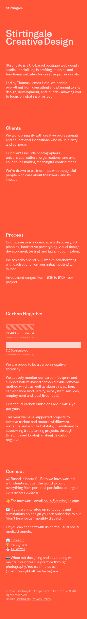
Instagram (19, 545)
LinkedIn (17, 540)
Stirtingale (14, 8)
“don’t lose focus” (20, 518)
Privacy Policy (41, 599)
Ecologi (34, 435)
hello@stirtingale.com (61, 501)
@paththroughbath (21, 571)
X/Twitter (18, 549)
